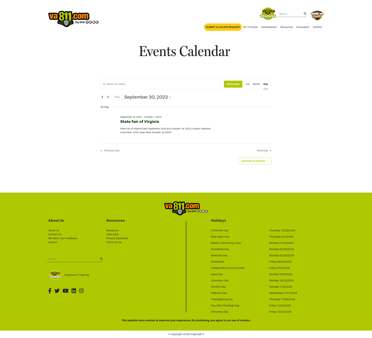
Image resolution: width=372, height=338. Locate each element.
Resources (286, 27)
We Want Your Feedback (62, 238)
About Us (53, 230)
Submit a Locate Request (223, 27)
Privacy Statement (117, 238)
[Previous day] (102, 97)
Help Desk (112, 234)
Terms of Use (114, 242)
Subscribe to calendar (253, 161)
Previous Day (112, 150)
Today (117, 97)
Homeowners (269, 27)
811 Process (251, 27)
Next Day (262, 150)
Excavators (302, 27)
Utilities (317, 27)
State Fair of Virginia (139, 121)
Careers (52, 242)
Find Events (233, 84)
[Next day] (108, 97)
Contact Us (54, 234)
